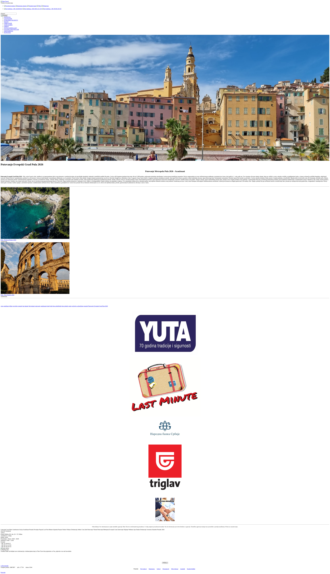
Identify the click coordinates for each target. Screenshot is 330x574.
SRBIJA (6, 26)
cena (2, 306)
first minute (32, 306)
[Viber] (39, 6)
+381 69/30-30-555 (55, 9)
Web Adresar (174, 569)
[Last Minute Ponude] (165, 416)
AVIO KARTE (8, 25)
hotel (48, 306)
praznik (86, 306)
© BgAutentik (4, 566)
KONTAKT (7, 32)
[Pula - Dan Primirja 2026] (35, 293)
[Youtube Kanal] (31, 6)
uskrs (70, 306)
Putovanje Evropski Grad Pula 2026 (98, 306)
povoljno (15, 306)
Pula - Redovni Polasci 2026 (8, 240)
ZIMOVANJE (8, 23)
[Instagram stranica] (21, 6)
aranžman (6, 306)
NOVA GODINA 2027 (10, 28)
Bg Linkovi (143, 569)
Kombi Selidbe (191, 569)
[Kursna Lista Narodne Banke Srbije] (165, 436)
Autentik (182, 569)
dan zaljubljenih (57, 306)
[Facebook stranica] (9, 6)
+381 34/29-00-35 (17, 9)
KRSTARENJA (8, 31)
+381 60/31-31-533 (36, 9)
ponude (20, 306)
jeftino (11, 306)
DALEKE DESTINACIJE (11, 29)
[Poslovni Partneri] (165, 520)
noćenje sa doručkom (77, 306)
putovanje (37, 306)
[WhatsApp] (45, 6)
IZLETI (6, 22)
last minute (25, 306)
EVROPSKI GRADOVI (11, 20)
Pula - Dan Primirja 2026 (7, 295)
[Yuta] (165, 354)
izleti (51, 306)
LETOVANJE (8, 18)
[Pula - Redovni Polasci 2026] (35, 238)
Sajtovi (159, 569)
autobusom (44, 306)
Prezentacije (166, 569)
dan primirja (65, 306)
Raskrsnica (152, 569)
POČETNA (7, 17)
